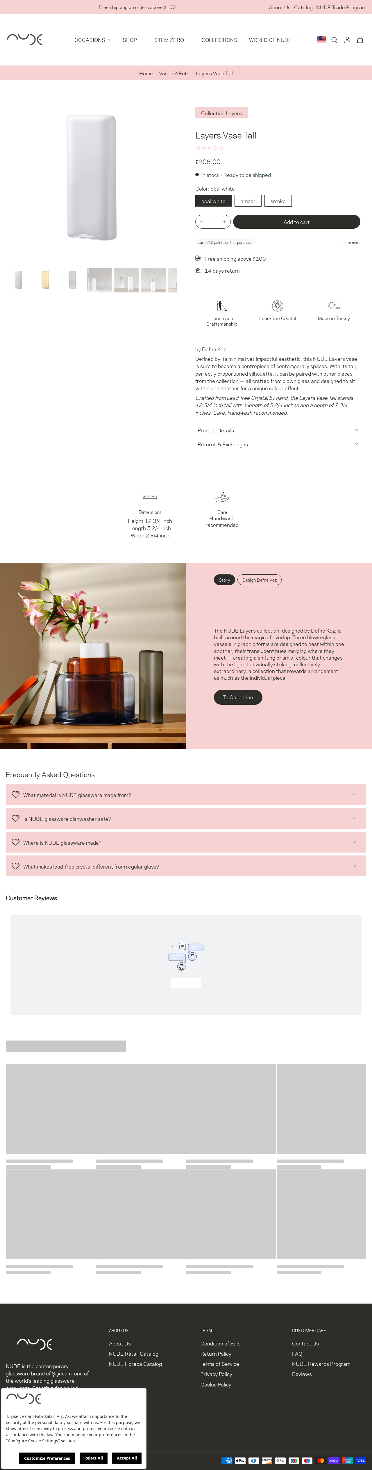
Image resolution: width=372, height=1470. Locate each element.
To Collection (238, 696)
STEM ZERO (169, 39)
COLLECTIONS (219, 39)
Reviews (302, 1373)
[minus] (201, 222)
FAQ (297, 1353)
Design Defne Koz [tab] (259, 579)
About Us (280, 6)
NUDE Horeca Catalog (135, 1363)
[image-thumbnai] (18, 280)
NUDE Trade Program (341, 6)
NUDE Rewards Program (321, 1363)
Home (146, 73)
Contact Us (305, 1343)
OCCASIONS (89, 39)
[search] (334, 39)
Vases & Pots (174, 73)
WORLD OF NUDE (270, 39)
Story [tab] (224, 579)
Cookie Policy (216, 1383)
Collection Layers (221, 112)
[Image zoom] (91, 179)
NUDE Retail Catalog (133, 1353)
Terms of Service (220, 1363)
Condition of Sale (221, 1343)
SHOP (130, 39)
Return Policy (216, 1353)
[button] (296, 222)
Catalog (303, 6)
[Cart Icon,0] (359, 39)
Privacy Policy (216, 1373)
